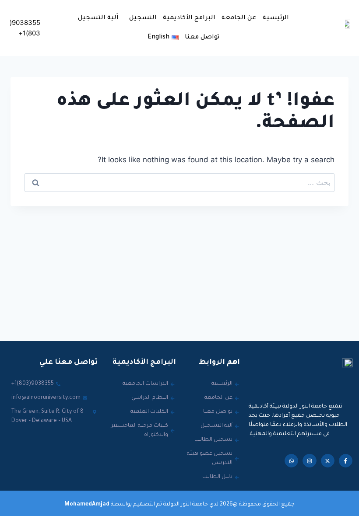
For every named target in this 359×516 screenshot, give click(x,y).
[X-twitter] (327, 460)
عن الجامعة (239, 18)
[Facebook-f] (345, 460)
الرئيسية (276, 18)
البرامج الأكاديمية (189, 18)
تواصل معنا (202, 37)
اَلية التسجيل (98, 18)
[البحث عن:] (179, 182)
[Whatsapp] (291, 460)
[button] (141, 18)
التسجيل (143, 18)
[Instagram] (309, 460)
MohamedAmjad (86, 505)
